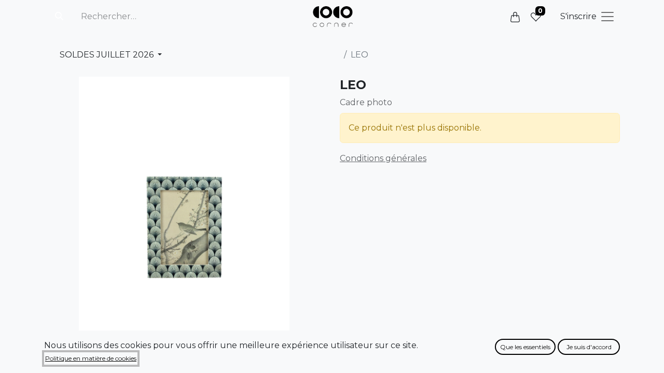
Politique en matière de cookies (90, 358)
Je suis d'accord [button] (589, 347)
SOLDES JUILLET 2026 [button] (108, 55)
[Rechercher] (59, 16)
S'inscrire (578, 16)
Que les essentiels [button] (525, 347)
